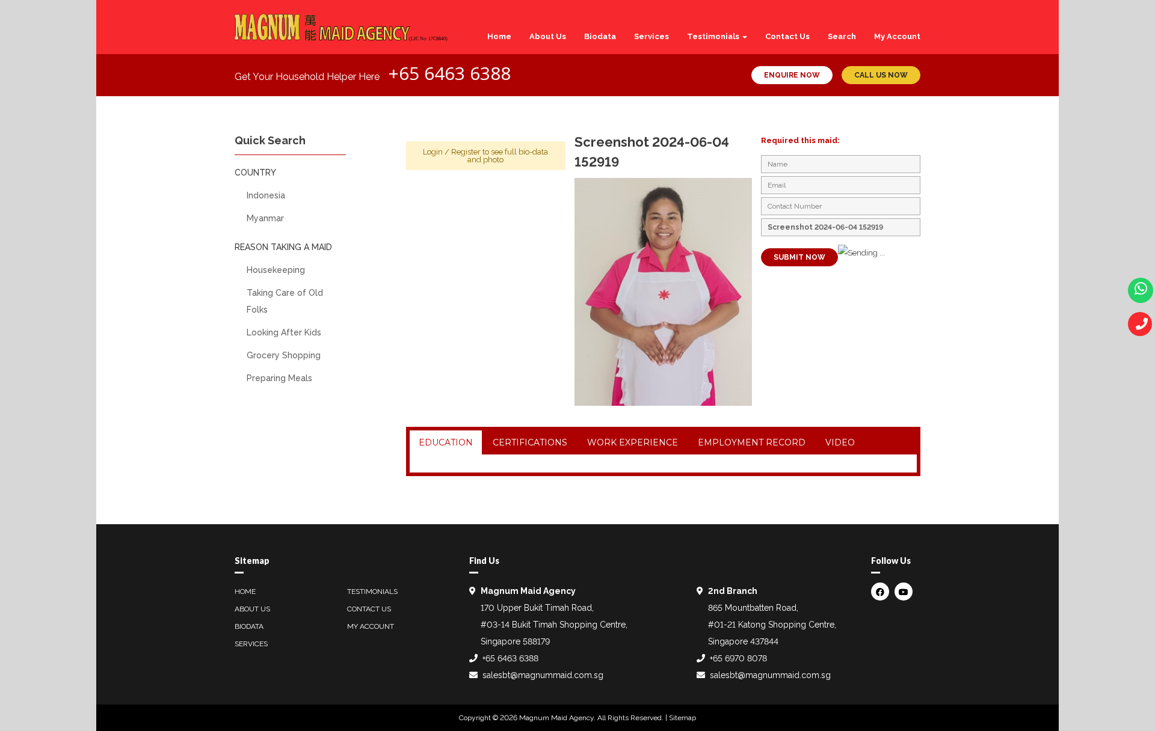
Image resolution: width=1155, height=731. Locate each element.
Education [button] (446, 442)
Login (433, 151)
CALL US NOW (881, 75)
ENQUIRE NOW (792, 75)
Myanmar (265, 218)
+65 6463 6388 (449, 73)
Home (499, 36)
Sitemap (682, 718)
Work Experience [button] (632, 442)
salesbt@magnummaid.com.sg (542, 675)
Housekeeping (276, 270)
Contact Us (787, 36)
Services (651, 36)
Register (466, 151)
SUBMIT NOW (799, 257)
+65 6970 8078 (738, 658)
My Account (897, 36)
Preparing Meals (279, 378)
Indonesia (266, 195)
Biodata (600, 36)
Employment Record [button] (751, 442)
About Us (547, 36)
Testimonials (714, 36)
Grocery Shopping (284, 355)
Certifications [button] (530, 442)
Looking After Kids (284, 332)
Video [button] (840, 442)
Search (842, 36)
